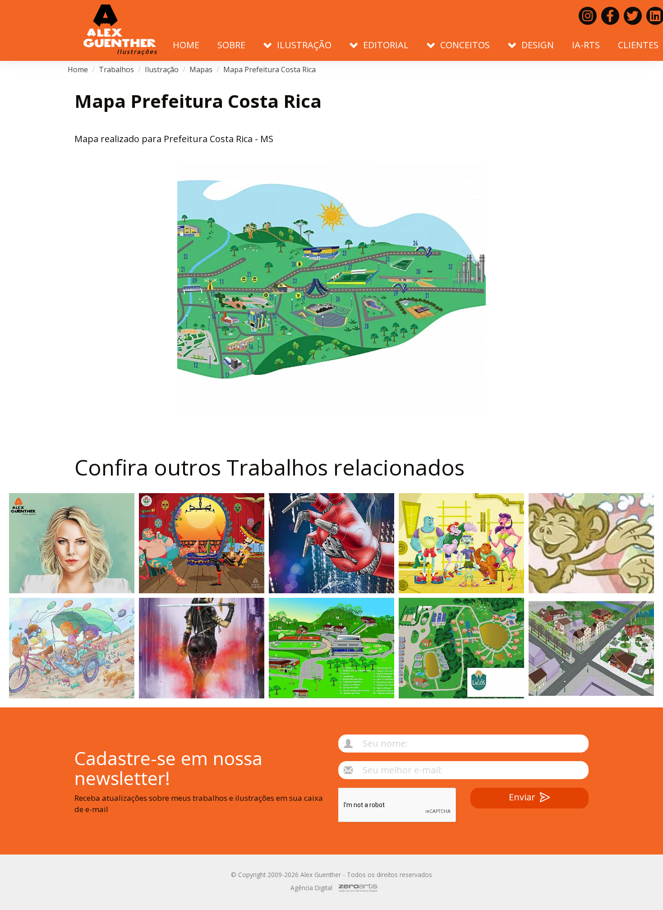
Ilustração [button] (304, 45)
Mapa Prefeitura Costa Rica (269, 69)
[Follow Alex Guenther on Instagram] (588, 16)
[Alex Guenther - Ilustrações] (120, 30)
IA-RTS (586, 45)
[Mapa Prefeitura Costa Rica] (331, 287)
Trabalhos (116, 69)
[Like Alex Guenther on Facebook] (610, 16)
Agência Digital (311, 887)
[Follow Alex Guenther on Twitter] (633, 16)
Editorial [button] (386, 45)
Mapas (200, 69)
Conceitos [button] (465, 45)
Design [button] (537, 45)
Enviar (522, 797)
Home (186, 45)
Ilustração (162, 69)
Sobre (231, 45)
